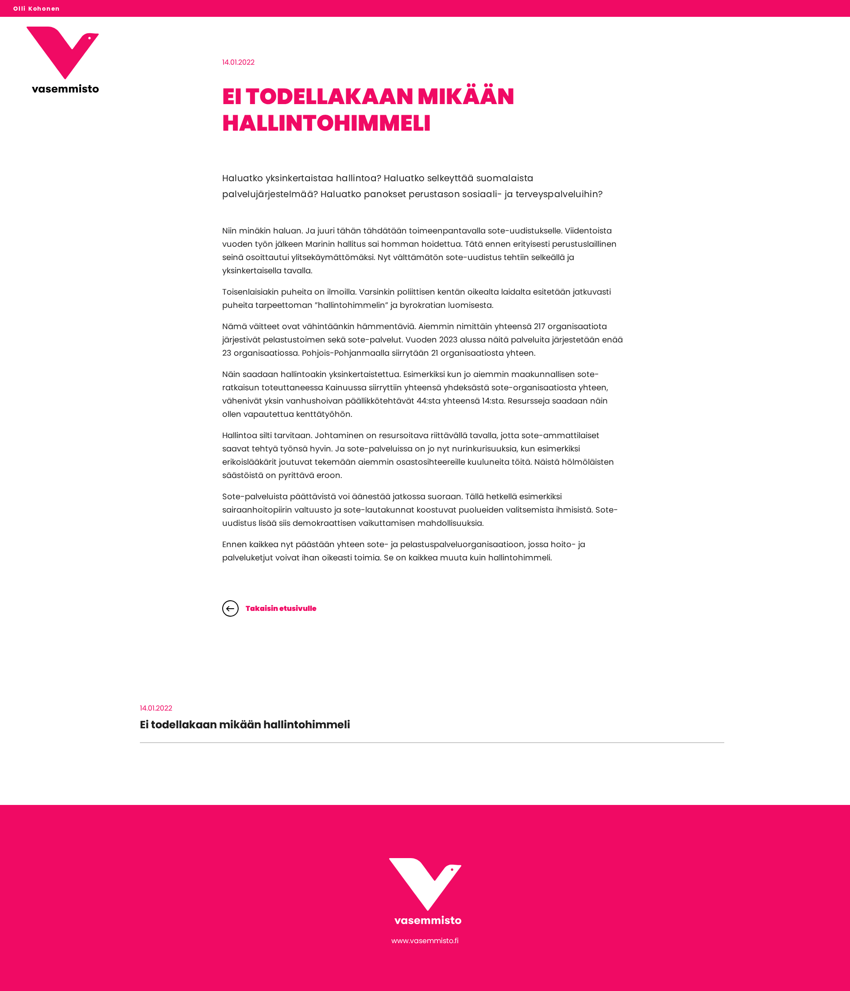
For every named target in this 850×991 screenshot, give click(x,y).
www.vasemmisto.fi (425, 941)
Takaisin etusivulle (281, 608)
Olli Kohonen (36, 8)
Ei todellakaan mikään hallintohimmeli (245, 724)
